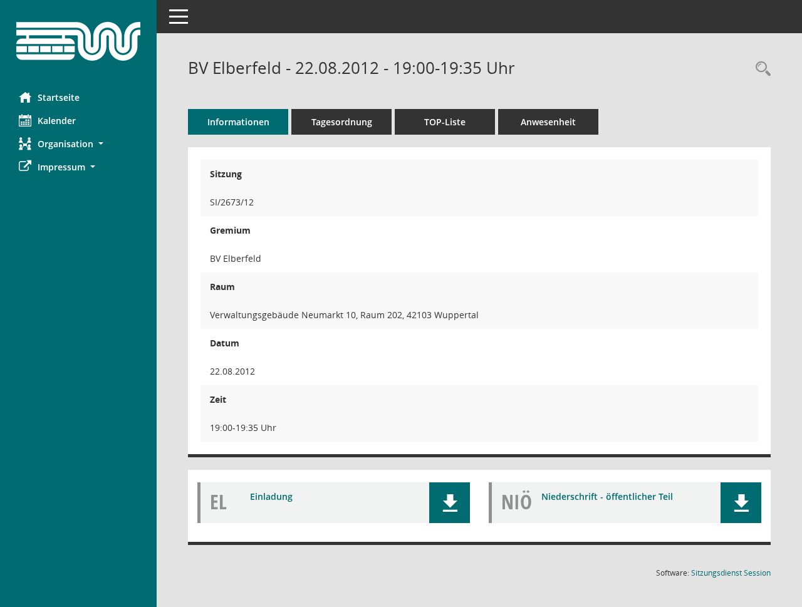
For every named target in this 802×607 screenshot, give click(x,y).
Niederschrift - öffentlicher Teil (607, 496)
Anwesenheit (548, 122)
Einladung (271, 496)
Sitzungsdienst (731, 573)
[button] (78, 143)
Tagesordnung (341, 122)
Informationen (238, 122)
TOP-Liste (445, 122)
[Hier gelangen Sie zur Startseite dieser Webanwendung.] (78, 41)
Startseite (59, 97)
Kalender (57, 121)
